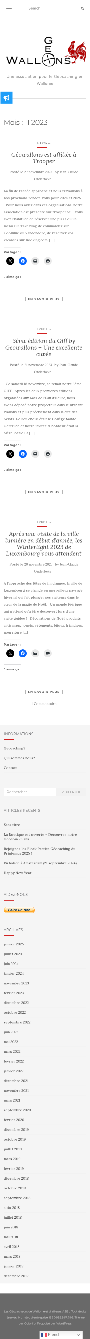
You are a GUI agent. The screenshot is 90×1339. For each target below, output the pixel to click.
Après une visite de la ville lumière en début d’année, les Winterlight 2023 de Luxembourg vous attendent (43, 543)
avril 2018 (12, 1246)
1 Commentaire (43, 703)
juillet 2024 (13, 954)
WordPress (64, 1323)
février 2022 (14, 1061)
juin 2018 (11, 1227)
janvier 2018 (14, 1266)
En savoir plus (44, 299)
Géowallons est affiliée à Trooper (43, 158)
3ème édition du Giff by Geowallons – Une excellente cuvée (43, 347)
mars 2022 (12, 1051)
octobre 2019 (15, 1139)
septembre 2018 (17, 1198)
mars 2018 (12, 1256)
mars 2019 (12, 1159)
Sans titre (12, 825)
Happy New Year (18, 873)
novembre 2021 (16, 1090)
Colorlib (30, 1323)
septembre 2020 (17, 1110)
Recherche (71, 792)
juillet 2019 (13, 1149)
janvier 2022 (14, 1071)
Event (42, 329)
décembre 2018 (16, 1178)
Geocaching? (14, 748)
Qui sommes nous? (19, 758)
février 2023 (14, 993)
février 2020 (14, 1120)
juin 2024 (11, 963)
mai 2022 (11, 1041)
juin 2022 (11, 1032)
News (42, 142)
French (53, 1334)
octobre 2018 (15, 1188)
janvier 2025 (14, 944)
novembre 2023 (16, 983)
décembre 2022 (16, 1002)
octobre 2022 (15, 1012)
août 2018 (12, 1207)
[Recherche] (82, 8)
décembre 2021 (16, 1081)
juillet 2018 (13, 1217)
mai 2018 (11, 1237)
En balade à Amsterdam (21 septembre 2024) (40, 863)
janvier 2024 (14, 973)
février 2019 (14, 1168)
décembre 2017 (16, 1276)
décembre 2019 (16, 1129)
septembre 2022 (17, 1022)
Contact (10, 767)
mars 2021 (12, 1100)
